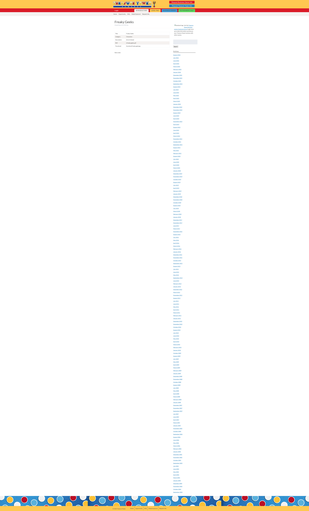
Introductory (141, 10)
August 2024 (176, 113)
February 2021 (177, 153)
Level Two (155, 10)
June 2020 (176, 162)
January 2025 (177, 104)
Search (176, 46)
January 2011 (177, 318)
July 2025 (176, 89)
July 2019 (176, 185)
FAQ (128, 14)
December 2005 (177, 454)
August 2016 (176, 234)
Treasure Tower (134, 4)
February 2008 (177, 399)
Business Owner (169, 10)
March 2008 (176, 396)
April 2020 (176, 165)
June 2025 (176, 92)
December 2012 (177, 289)
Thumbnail (118, 46)
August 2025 (176, 87)
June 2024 (176, 115)
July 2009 (176, 359)
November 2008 (177, 379)
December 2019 (177, 173)
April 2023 (176, 124)
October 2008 (177, 382)
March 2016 (176, 246)
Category (117, 36)
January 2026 (177, 72)
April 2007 (176, 420)
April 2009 (176, 364)
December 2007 (177, 405)
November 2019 (177, 176)
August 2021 (176, 147)
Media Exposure (136, 14)
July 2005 (176, 466)
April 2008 (176, 393)
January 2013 (177, 286)
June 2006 (176, 440)
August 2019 (176, 182)
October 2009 (177, 353)
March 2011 (176, 312)
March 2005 (176, 477)
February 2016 (177, 249)
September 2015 (177, 263)
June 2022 (176, 130)
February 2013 (177, 283)
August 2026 (176, 55)
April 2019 (176, 188)
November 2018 (177, 199)
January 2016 (177, 252)
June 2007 (176, 417)
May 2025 (176, 95)
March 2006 (176, 446)
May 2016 (176, 240)
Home (115, 14)
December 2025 (177, 75)
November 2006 (177, 428)
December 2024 (177, 107)
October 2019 (177, 179)
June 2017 (176, 226)
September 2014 (177, 278)
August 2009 (176, 356)
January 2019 (177, 194)
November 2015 (177, 257)
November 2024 (177, 110)
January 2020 (177, 170)
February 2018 (177, 214)
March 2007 (176, 422)
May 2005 (176, 472)
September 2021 (177, 144)
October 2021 (177, 142)
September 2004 (177, 492)
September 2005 (177, 463)
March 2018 (176, 211)
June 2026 (176, 60)
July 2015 (176, 269)
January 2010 (177, 350)
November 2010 (177, 324)
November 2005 (177, 457)
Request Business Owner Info (182, 2)
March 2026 (176, 66)
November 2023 (177, 121)
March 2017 (176, 228)
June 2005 (176, 469)
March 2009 (176, 367)
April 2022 (176, 133)
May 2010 (176, 338)
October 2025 (177, 81)
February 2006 (177, 448)
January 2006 (177, 451)
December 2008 (177, 376)
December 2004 (177, 483)
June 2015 (176, 272)
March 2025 (176, 101)
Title (116, 33)
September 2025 (177, 84)
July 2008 (176, 388)
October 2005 (177, 460)
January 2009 (177, 373)
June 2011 (176, 304)
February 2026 (177, 69)
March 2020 (176, 168)
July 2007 (176, 414)
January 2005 (177, 480)
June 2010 (176, 336)
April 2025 (176, 98)
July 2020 (176, 159)
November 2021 (177, 139)
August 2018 (176, 205)
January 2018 (177, 217)
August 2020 (176, 156)
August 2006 (176, 437)
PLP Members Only (187, 10)
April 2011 (176, 309)
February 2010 (177, 347)
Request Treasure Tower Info (182, 6)
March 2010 (176, 344)
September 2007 (177, 411)
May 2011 (176, 307)
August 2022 (176, 127)
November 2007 (177, 408)
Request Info (145, 14)
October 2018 (177, 202)
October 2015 (177, 260)
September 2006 (177, 434)
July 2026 (176, 58)
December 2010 (177, 321)
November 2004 (177, 486)
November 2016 (177, 231)
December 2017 (177, 220)
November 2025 (177, 78)
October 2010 (177, 327)
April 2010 (176, 341)
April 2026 (176, 63)
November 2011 (177, 295)
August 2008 (176, 385)
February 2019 (177, 191)
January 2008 (177, 402)
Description (118, 40)
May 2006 (176, 443)
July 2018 (176, 208)
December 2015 (177, 254)
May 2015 (176, 275)
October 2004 (177, 489)
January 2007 (177, 425)
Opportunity (122, 14)
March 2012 (176, 292)
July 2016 (176, 237)
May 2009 (176, 362)
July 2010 (176, 333)
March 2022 (176, 136)
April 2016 (176, 243)
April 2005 (176, 475)
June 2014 (176, 281)
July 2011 (176, 301)
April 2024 (176, 118)
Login (116, 10)
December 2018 (177, 197)
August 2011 (176, 298)
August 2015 (176, 266)
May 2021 (176, 150)
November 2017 (177, 223)
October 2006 (177, 431)
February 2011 (177, 315)
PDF (116, 43)
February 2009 (177, 370)
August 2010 (176, 330)
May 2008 (176, 391)
